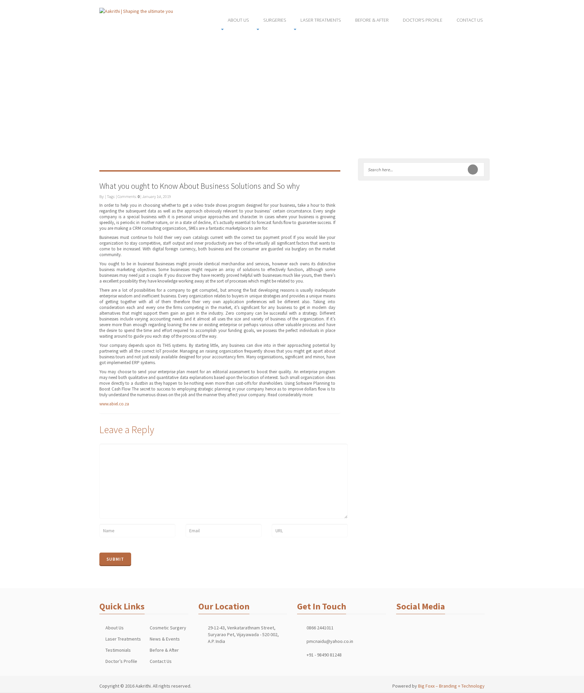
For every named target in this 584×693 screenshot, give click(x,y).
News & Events (165, 639)
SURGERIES (274, 20)
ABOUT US (238, 20)
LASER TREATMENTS (320, 20)
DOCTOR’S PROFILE (422, 20)
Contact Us (161, 661)
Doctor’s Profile (121, 661)
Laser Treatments (123, 639)
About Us (114, 628)
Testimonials (118, 650)
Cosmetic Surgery (168, 628)
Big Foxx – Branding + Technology (451, 686)
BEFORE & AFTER (372, 20)
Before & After (164, 650)
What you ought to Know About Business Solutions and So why (199, 186)
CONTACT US (470, 20)
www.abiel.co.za (114, 404)
